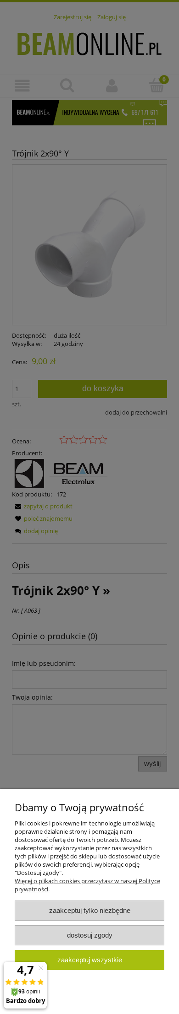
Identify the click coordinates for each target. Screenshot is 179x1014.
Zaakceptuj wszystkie (89, 960)
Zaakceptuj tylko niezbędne (89, 910)
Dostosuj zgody (89, 935)
